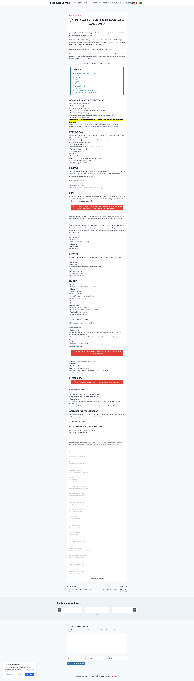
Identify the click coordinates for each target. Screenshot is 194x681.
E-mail (91, 658)
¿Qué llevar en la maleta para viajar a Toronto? (79, 589)
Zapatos (77, 82)
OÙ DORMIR (96, 3)
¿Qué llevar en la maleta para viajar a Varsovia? (114, 589)
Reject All (20, 674)
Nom (70, 658)
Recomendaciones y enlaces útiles (86, 92)
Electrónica (78, 88)
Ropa (76, 79)
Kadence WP (115, 676)
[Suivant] (134, 610)
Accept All (29, 674)
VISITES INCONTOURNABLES (111, 3)
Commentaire (72, 632)
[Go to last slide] (59, 610)
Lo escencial (79, 75)
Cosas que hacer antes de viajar (86, 73)
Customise (10, 674)
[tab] (95, 614)
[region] (19, 670)
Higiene (77, 84)
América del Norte (75, 15)
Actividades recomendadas (84, 90)
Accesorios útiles (80, 86)
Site (110, 658)
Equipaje (78, 77)
